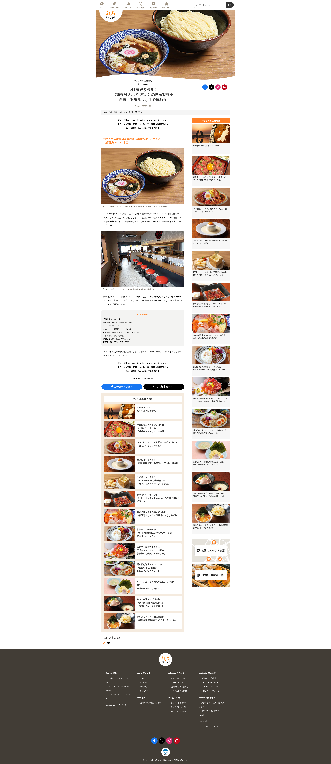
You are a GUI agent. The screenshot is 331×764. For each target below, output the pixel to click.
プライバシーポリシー (180, 707)
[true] (230, 5)
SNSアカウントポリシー (180, 711)
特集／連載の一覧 (178, 678)
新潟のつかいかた (110, 15)
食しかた (140, 7)
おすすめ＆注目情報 (143, 82)
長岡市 (139, 112)
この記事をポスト (165, 386)
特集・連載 (115, 7)
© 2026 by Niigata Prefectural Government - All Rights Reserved (165, 760)
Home (105, 112)
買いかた (153, 7)
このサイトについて (179, 703)
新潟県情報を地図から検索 (150, 703)
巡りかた (127, 7)
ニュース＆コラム (178, 683)
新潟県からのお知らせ (180, 687)
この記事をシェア (123, 386)
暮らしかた (166, 7)
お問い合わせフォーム (210, 691)
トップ (101, 7)
